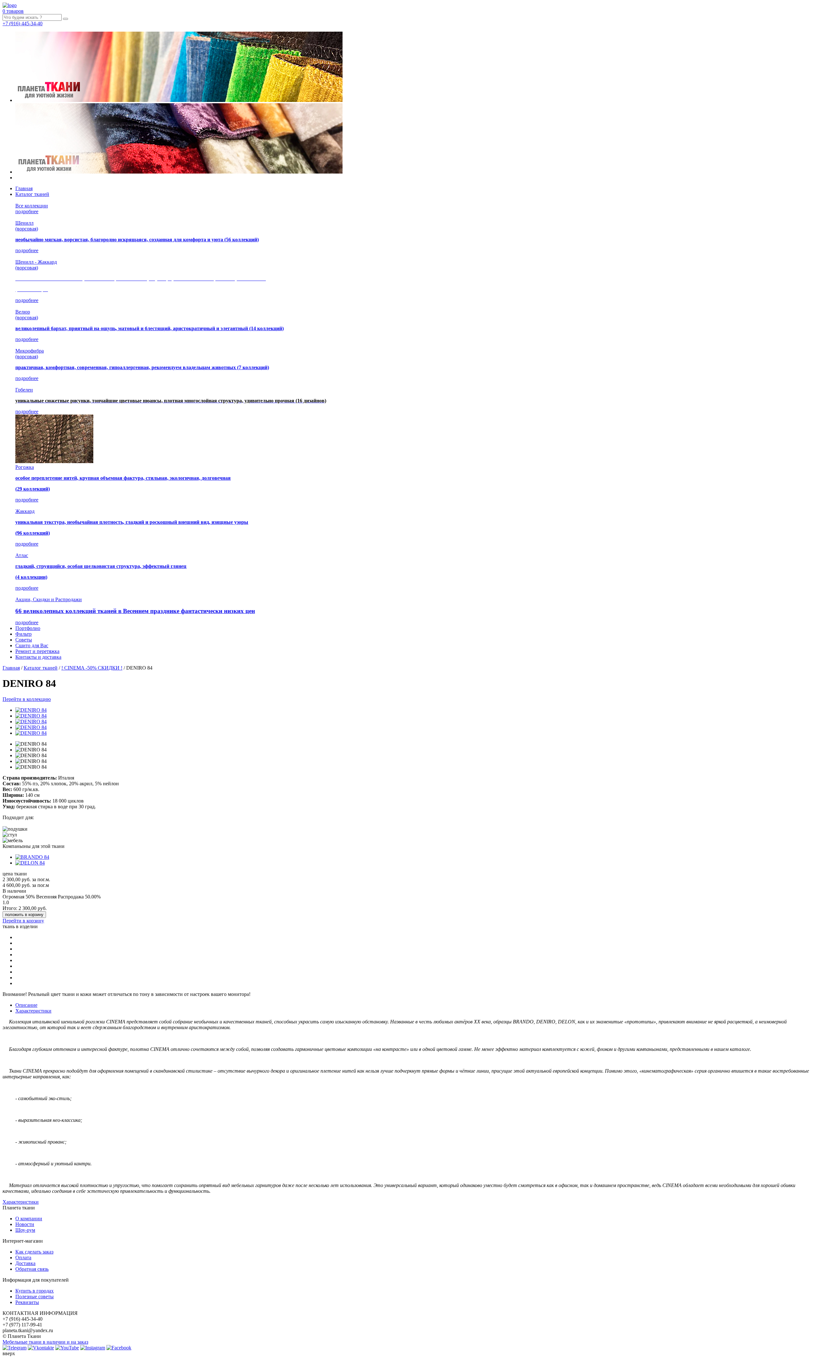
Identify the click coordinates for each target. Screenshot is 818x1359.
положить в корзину (24, 914)
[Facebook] (118, 1347)
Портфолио (27, 628)
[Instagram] (92, 1347)
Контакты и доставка (38, 657)
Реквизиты (27, 1302)
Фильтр (23, 634)
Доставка (25, 1263)
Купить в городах (34, 1290)
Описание (26, 1005)
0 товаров (13, 11)
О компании (28, 1218)
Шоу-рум (25, 1230)
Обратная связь (32, 1269)
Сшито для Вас (31, 645)
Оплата (23, 1257)
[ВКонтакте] (41, 1347)
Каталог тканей (32, 194)
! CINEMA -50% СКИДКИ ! (91, 668)
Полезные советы (34, 1296)
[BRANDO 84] (32, 857)
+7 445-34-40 (22, 23)
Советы (23, 639)
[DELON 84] (30, 863)
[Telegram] (15, 1347)
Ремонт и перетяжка (37, 651)
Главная (24, 188)
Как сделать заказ (34, 1251)
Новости (24, 1224)
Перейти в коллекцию (27, 699)
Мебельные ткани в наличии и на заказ (45, 1342)
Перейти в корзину (23, 920)
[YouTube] (67, 1347)
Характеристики (33, 1010)
